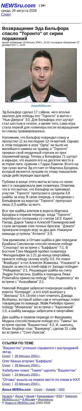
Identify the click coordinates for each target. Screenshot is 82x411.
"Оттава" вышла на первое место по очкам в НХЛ (41, 379)
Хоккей (50, 389)
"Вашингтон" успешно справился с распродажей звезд (40, 350)
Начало (7, 396)
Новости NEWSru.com (20, 402)
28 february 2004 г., (28, 356)
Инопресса (45, 399)
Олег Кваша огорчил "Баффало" (27, 361)
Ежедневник (45, 396)
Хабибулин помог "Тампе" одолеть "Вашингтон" (39, 370)
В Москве (28, 399)
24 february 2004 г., (28, 374)
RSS (59, 396)
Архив (30, 396)
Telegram (71, 396)
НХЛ (62, 389)
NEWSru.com (18, 5)
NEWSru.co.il (11, 399)
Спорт (6, 14)
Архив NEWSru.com (41, 105)
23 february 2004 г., (28, 383)
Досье (19, 396)
